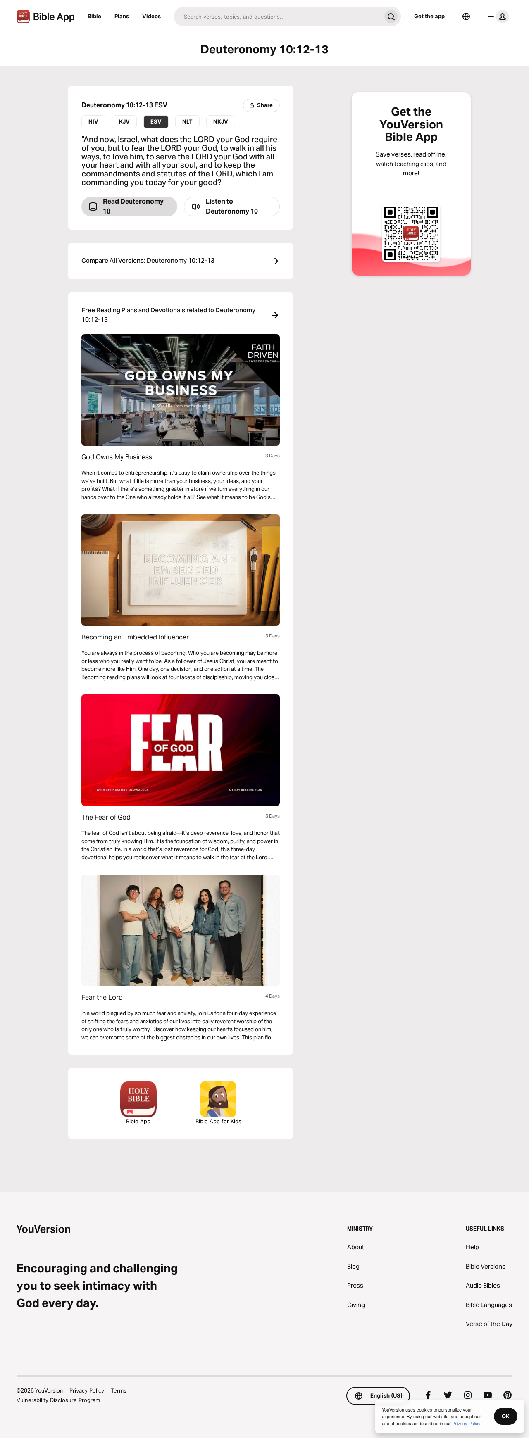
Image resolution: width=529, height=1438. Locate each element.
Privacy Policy (86, 1390)
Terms (118, 1390)
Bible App (138, 1121)
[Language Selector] (466, 16)
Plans (121, 16)
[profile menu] (496, 16)
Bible (94, 16)
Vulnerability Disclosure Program (58, 1400)
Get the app (429, 16)
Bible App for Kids (218, 1121)
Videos (151, 16)
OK (506, 1416)
